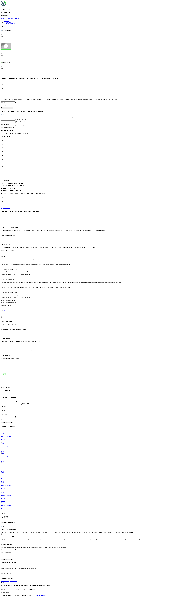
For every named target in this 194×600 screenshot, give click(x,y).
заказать (3, 441)
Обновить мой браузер (41, 595)
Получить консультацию (6, 107)
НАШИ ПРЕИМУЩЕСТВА (11, 23)
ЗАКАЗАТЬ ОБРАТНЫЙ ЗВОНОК (10, 18)
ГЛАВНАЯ (6, 21)
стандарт (6, 307)
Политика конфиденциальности (9, 581)
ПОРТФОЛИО (7, 25)
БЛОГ (5, 26)
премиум (6, 310)
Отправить (32, 589)
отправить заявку (5, 208)
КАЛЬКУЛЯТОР (8, 22)
